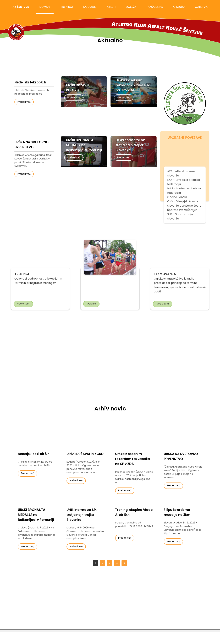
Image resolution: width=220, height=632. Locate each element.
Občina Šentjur (177, 197)
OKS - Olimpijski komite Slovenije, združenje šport (184, 203)
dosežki (131, 7)
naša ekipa (155, 7)
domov (44, 7)
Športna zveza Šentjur (182, 210)
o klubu (179, 7)
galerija (201, 7)
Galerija (91, 303)
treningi (66, 7)
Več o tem (23, 303)
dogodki (89, 7)
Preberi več (24, 102)
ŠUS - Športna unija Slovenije (180, 216)
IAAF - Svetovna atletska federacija (184, 190)
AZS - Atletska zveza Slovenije (181, 173)
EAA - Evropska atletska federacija (183, 182)
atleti (111, 7)
